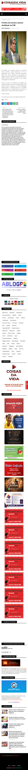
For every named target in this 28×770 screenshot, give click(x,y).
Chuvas (4, 317)
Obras (3, 343)
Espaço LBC (5, 330)
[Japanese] (12, 302)
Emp (3, 325)
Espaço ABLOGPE (6, 328)
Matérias (15, 338)
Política (9, 18)
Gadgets (19, 333)
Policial (12, 343)
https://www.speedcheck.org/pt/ (14, 699)
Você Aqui (10, 356)
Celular (19, 315)
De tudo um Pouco (6, 323)
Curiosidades (5, 320)
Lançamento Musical (7, 338)
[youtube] (20, 270)
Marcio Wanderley (6, 28)
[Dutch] (22, 304)
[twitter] (20, 266)
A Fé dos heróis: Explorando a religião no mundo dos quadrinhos (16, 725)
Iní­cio (9, 765)
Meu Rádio (22, 341)
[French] (9, 304)
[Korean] (9, 302)
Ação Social (5, 312)
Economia (14, 323)
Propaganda (11, 346)
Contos (17, 317)
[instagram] (8, 270)
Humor (3, 335)
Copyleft (3, 755)
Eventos (4, 333)
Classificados (11, 317)
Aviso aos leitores (6, 315)
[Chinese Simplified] (15, 302)
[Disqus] (14, 200)
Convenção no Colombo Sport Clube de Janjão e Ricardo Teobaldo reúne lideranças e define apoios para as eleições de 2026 (17, 745)
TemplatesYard (18, 767)
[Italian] (19, 304)
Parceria (13, 765)
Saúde (15, 348)
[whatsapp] (8, 274)
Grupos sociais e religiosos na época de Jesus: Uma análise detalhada (16, 711)
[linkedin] (20, 274)
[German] (12, 304)
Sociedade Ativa (5, 351)
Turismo (4, 356)
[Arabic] (5, 302)
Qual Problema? (19, 346)
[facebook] (8, 266)
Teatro (13, 351)
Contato (18, 765)
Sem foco (21, 348)
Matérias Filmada (6, 341)
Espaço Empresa (15, 328)
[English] (5, 304)
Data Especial (13, 320)
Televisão (18, 351)
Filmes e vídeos (11, 333)
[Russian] (19, 302)
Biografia (14, 315)
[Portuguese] (22, 302)
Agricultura (12, 312)
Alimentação (19, 312)
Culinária (23, 317)
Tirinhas (13, 354)
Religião (10, 348)
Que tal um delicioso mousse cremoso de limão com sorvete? (17, 718)
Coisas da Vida (15, 755)
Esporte (18, 330)
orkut (8, 343)
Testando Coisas (6, 354)
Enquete (8, 325)
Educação (21, 323)
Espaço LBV (12, 330)
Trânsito (19, 354)
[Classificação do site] (11, 666)
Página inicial (4, 18)
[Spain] (15, 304)
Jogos (15, 335)
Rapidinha (4, 348)
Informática (9, 335)
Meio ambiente (15, 341)
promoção (4, 346)
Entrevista (14, 325)
